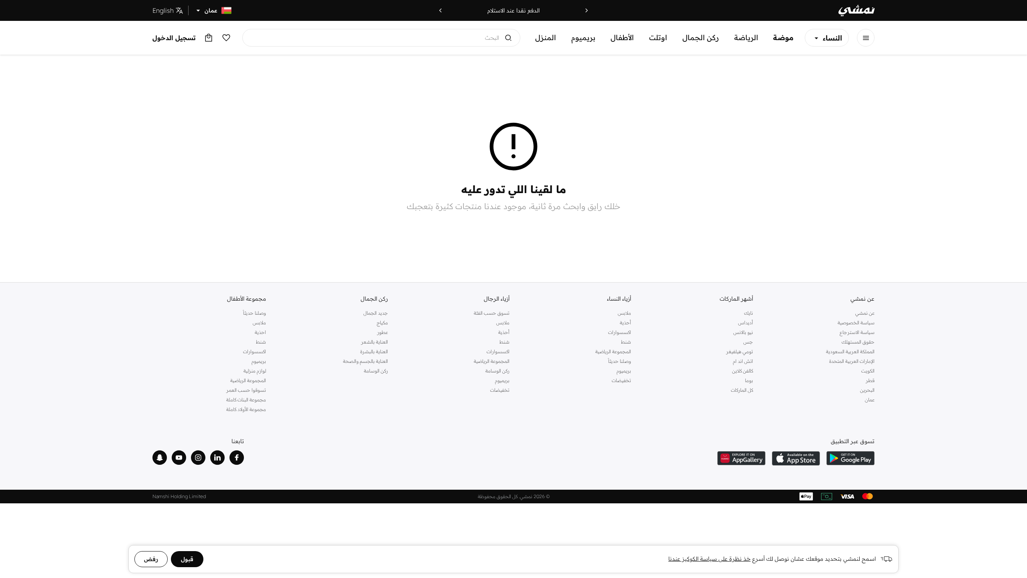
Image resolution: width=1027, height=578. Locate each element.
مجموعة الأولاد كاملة (246, 409)
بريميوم (583, 37)
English (163, 10)
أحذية (625, 323)
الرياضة (746, 37)
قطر (870, 380)
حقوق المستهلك (858, 342)
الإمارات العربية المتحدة (852, 361)
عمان (870, 400)
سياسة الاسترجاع (857, 332)
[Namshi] (856, 10)
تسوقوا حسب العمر (246, 390)
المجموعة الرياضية (613, 351)
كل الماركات (742, 390)
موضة (783, 37)
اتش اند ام (743, 361)
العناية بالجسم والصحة (365, 361)
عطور (382, 332)
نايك (748, 313)
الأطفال (622, 37)
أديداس (745, 323)
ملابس (624, 313)
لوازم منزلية (255, 371)
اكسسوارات (619, 332)
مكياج (382, 323)
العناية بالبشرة (374, 351)
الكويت (868, 371)
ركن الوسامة (497, 371)
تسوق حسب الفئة (491, 313)
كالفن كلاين (742, 371)
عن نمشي (865, 313)
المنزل (545, 37)
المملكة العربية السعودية (850, 351)
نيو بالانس (743, 332)
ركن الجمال (700, 37)
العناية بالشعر (374, 342)
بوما (749, 380)
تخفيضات (621, 380)
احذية (260, 332)
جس (748, 342)
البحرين (867, 390)
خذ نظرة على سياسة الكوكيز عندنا (709, 558)
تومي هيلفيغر (739, 351)
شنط (626, 342)
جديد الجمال (375, 313)
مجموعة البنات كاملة (246, 400)
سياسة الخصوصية (856, 323)
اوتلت (658, 37)
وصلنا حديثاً (619, 361)
